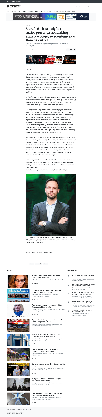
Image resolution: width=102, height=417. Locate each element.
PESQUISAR (80, 6)
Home (8, 11)
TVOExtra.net (22, 11)
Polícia (62, 11)
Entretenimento (40, 11)
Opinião (55, 11)
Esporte (49, 11)
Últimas (14, 11)
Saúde (73, 11)
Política (67, 11)
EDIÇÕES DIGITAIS (90, 6)
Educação (30, 11)
